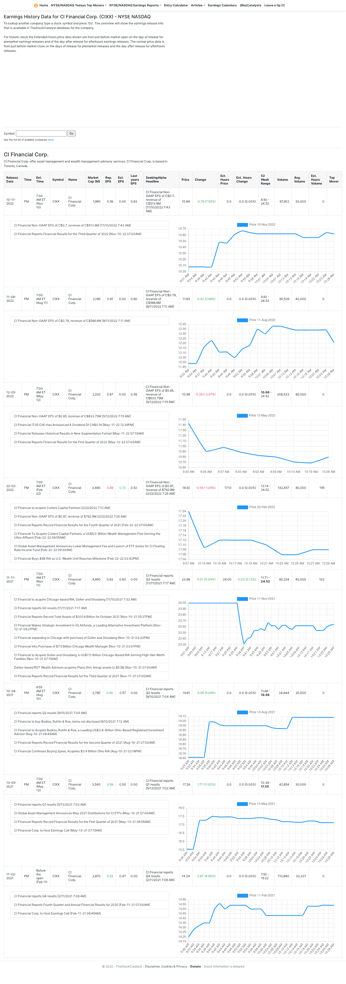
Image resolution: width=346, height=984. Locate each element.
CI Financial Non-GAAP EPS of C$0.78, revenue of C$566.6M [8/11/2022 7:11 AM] (72, 321)
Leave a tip (272, 5)
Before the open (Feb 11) (41, 876)
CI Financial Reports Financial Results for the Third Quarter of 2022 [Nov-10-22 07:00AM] (77, 234)
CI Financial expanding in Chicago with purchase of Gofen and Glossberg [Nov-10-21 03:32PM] (82, 638)
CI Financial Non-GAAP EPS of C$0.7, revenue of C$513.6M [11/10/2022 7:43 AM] (72, 225)
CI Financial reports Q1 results (159, 782)
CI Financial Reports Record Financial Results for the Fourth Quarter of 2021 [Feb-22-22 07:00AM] (83, 525)
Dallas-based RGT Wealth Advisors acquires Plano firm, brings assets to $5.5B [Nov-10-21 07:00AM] (85, 667)
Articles (197, 5)
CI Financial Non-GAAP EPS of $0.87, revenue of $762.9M (160, 486)
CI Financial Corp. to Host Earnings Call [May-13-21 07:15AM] (58, 830)
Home (44, 5)
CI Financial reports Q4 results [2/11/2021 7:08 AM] (50, 896)
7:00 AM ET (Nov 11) (41, 579)
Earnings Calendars (222, 5)
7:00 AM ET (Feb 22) (41, 487)
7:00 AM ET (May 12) (41, 394)
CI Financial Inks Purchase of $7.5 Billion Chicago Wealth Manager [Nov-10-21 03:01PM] (77, 646)
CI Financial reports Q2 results (159, 691)
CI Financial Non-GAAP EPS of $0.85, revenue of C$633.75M (160, 392)
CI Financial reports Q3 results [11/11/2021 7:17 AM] (50, 608)
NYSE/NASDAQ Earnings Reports (134, 5)
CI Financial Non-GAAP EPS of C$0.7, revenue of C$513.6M (160, 197)
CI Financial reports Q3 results (159, 577)
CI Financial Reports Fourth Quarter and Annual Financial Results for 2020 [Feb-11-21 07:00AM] (82, 905)
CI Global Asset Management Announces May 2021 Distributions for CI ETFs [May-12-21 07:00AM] (84, 813)
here (51, 139)
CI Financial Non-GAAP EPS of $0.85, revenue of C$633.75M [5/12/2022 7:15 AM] (72, 416)
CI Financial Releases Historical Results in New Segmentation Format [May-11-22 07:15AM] (79, 433)
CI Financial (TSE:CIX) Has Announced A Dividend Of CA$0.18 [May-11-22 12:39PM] (74, 425)
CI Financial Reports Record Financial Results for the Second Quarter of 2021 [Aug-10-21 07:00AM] (84, 742)
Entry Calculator (176, 5)
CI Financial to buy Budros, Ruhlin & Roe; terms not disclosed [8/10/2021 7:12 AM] (71, 721)
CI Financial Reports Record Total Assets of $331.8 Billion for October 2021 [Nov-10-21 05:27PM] (83, 617)
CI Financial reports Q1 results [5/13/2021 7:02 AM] (50, 804)
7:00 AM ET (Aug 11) (42, 299)
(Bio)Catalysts (250, 5)
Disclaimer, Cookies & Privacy (166, 966)
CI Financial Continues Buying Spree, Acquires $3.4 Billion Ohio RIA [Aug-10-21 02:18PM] (77, 751)
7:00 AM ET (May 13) (41, 784)
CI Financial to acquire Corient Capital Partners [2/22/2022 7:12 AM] (62, 508)
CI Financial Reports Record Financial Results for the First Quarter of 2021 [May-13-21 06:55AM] (82, 822)
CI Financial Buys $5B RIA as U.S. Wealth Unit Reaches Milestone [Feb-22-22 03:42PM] (76, 558)
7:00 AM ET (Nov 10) (41, 201)
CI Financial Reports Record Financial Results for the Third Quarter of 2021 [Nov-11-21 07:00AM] (82, 676)
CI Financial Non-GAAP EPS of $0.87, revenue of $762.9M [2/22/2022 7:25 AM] (70, 516)
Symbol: (9, 133)
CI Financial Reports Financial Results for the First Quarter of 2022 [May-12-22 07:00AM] (77, 442)
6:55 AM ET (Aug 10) (41, 693)
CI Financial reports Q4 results (159, 874)
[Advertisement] (173, 88)
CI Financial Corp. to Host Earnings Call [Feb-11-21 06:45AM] (57, 913)
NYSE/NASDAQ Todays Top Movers (77, 5)
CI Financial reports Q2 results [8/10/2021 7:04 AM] (50, 713)
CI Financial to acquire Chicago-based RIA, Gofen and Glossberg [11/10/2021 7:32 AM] (75, 599)
